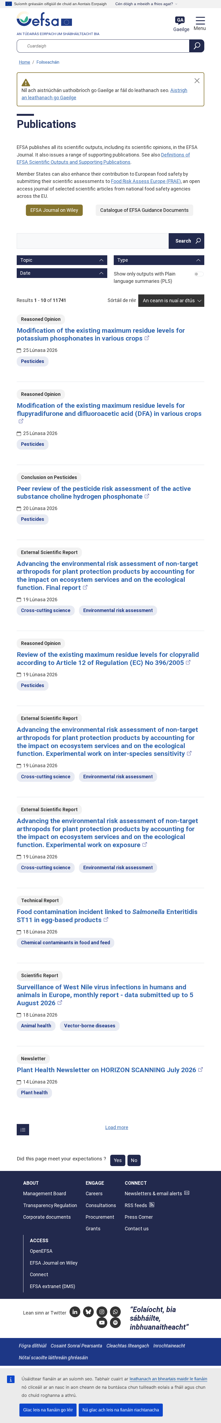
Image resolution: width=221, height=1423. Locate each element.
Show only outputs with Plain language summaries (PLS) (144, 277)
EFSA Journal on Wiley (54, 210)
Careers (94, 1193)
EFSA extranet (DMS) (52, 1286)
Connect (39, 1274)
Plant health (34, 1092)
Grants (93, 1228)
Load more (116, 1127)
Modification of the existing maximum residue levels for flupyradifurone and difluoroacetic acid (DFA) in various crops (109, 409)
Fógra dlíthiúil (32, 1346)
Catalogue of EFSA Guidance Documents (144, 210)
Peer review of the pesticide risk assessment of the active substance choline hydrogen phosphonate (104, 493)
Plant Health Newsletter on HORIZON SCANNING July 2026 (106, 1070)
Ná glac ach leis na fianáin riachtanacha (120, 1410)
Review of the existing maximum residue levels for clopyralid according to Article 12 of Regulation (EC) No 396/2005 (108, 659)
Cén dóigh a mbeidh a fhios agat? (144, 4)
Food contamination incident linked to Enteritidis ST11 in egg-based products (107, 916)
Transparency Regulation (50, 1205)
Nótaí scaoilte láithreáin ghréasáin (53, 1357)
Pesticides (32, 361)
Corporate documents (47, 1217)
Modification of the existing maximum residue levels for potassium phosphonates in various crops (101, 334)
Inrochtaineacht (169, 1346)
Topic (26, 260)
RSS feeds (136, 1205)
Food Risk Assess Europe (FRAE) (146, 181)
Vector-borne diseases (89, 1025)
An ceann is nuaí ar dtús (169, 300)
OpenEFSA (41, 1251)
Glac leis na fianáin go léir (48, 1410)
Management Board (44, 1193)
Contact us (137, 1228)
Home (24, 62)
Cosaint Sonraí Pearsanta (76, 1346)
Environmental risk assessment (118, 610)
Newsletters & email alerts (153, 1193)
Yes (118, 1160)
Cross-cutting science (45, 610)
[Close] (197, 81)
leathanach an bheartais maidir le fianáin (168, 1379)
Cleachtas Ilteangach (127, 1346)
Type (122, 260)
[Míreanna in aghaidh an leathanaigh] (23, 1129)
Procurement (100, 1217)
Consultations (101, 1205)
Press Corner (139, 1217)
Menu (199, 28)
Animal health (36, 1025)
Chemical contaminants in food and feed (65, 942)
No (134, 1160)
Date (25, 273)
